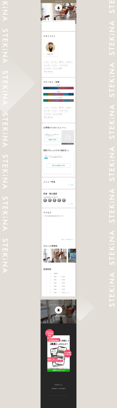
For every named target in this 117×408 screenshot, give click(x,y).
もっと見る (70, 203)
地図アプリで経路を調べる (67, 239)
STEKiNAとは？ (58, 384)
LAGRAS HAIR (58, 1)
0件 (65, 127)
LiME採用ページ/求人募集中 (58, 388)
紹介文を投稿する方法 (58, 165)
